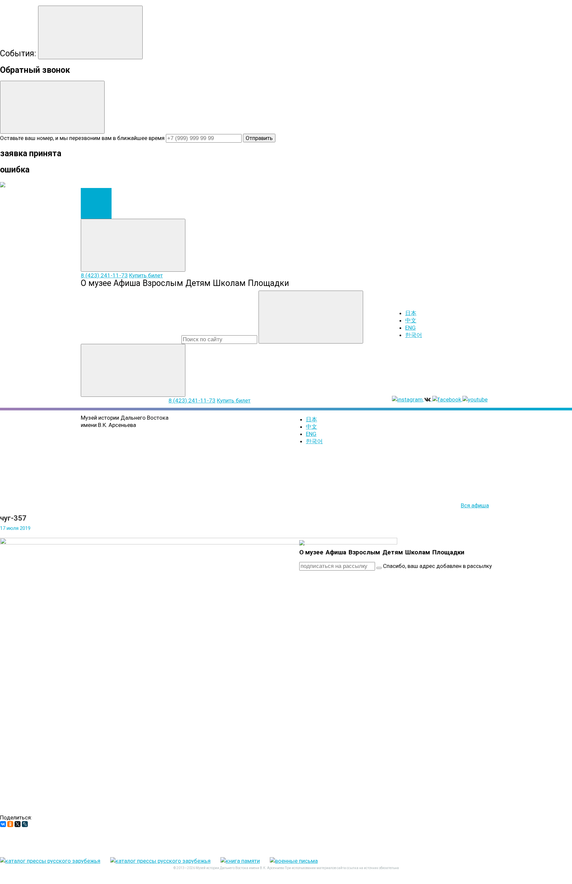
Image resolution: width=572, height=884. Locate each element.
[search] (219, 339)
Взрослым (163, 283)
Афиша (127, 283)
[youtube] (449, 669)
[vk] (449, 618)
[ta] (349, 721)
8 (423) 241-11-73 (104, 275)
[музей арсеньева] (302, 542)
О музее (96, 283)
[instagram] (349, 618)
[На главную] (96, 203)
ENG (410, 327)
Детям (198, 283)
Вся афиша (475, 505)
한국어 (413, 335)
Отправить (259, 138)
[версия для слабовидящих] (342, 498)
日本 (410, 313)
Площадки (268, 283)
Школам (229, 283)
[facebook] (349, 669)
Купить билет (146, 275)
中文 (410, 320)
